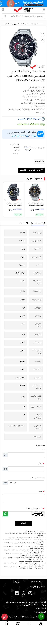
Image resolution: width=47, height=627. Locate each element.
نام (43, 449)
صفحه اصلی (38, 24)
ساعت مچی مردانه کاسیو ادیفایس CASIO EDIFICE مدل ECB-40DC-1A (14, 204)
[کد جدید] (5, 513)
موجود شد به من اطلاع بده (30, 170)
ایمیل (40, 463)
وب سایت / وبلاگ (37, 477)
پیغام (40, 491)
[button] (42, 200)
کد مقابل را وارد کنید (34, 508)
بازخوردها (22, 223)
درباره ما (16, 582)
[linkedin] (16, 593)
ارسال (23, 523)
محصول (28, 24)
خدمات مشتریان (38, 582)
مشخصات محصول (36, 223)
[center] (5, 16)
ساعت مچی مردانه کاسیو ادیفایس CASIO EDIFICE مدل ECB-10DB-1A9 (36, 204)
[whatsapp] (23, 593)
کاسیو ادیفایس (14, 146)
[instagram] (30, 593)
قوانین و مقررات (37, 586)
